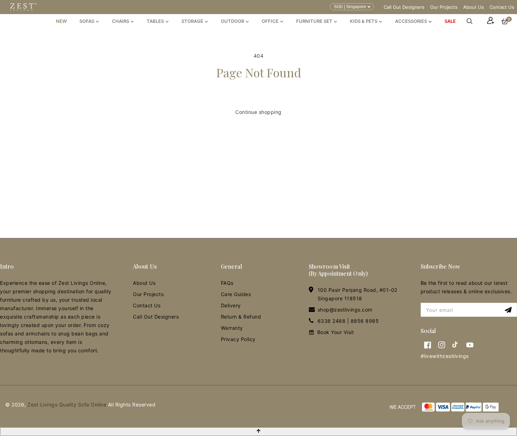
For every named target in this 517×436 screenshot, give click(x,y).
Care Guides (236, 294)
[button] (473, 21)
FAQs (227, 283)
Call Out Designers (404, 7)
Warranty (232, 328)
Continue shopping (258, 112)
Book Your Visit (335, 332)
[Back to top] (258, 431)
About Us (473, 7)
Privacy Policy (238, 339)
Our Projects (444, 7)
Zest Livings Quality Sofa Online (66, 405)
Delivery (231, 305)
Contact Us (502, 7)
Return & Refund (241, 317)
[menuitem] (61, 21)
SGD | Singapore (350, 6)
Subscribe (509, 310)
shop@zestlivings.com (345, 310)
